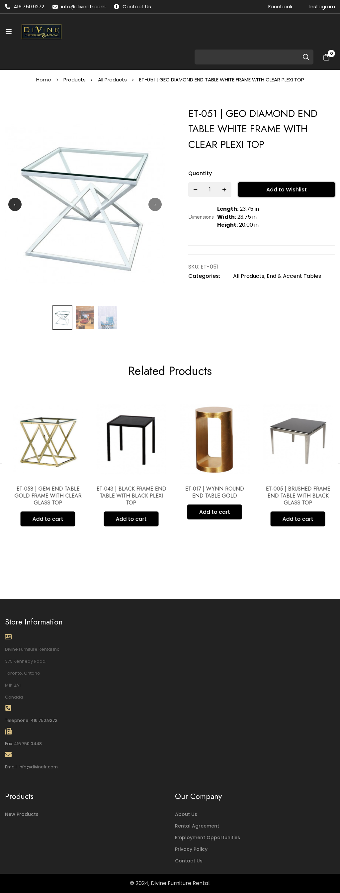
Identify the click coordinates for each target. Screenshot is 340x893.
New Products (22, 814)
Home (43, 79)
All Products (112, 79)
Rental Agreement (197, 826)
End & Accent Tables (294, 276)
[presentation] (15, 204)
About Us (186, 814)
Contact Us (189, 860)
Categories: (204, 276)
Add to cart (45, 519)
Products (74, 79)
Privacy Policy (191, 849)
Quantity (200, 173)
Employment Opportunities (207, 837)
